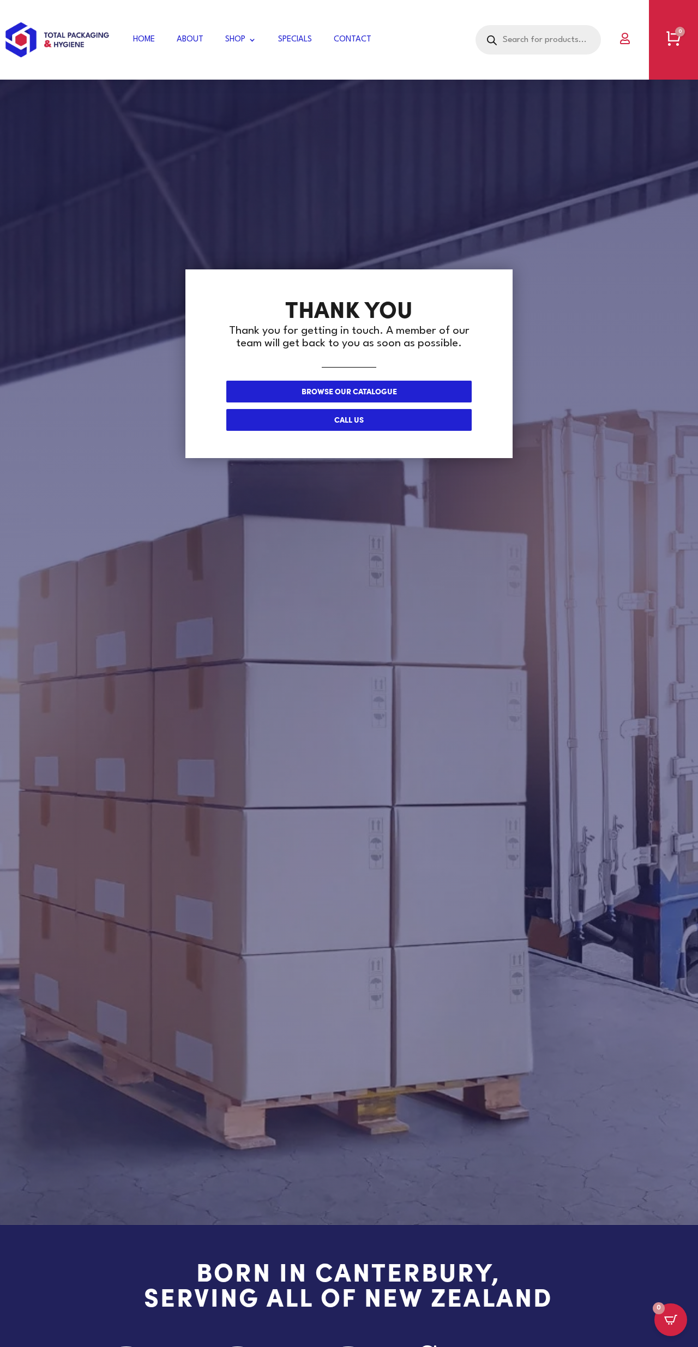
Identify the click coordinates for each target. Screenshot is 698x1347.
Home (144, 39)
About (190, 39)
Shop (235, 39)
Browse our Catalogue (349, 391)
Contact (352, 39)
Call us (349, 419)
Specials (295, 39)
